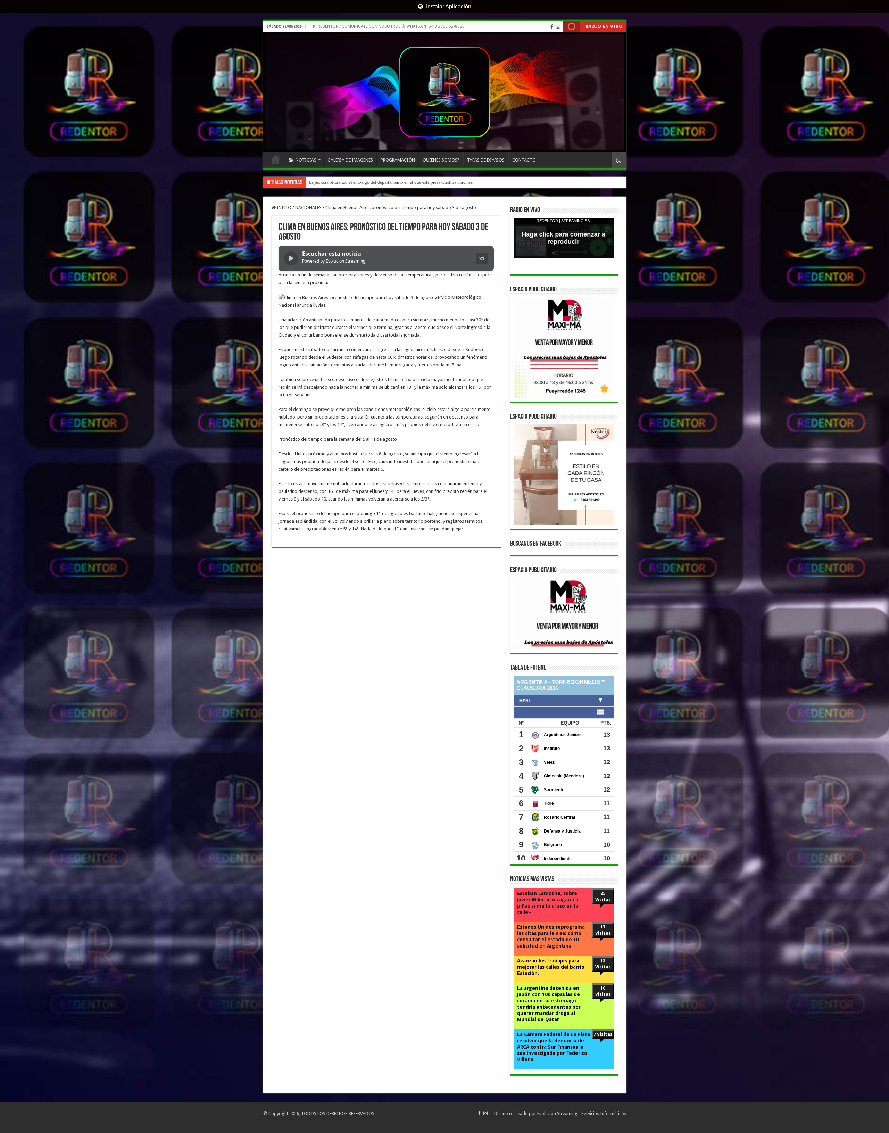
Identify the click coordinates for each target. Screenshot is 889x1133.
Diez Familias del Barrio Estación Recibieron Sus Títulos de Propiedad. (375, 182)
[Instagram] (558, 27)
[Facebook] (552, 27)
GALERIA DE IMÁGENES (350, 160)
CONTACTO (524, 160)
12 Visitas (603, 963)
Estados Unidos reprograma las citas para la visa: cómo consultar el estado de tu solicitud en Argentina (551, 936)
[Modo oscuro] (619, 160)
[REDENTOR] (444, 92)
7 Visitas (603, 1034)
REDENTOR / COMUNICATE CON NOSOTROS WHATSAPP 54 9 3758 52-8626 (391, 26)
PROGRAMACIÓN (398, 160)
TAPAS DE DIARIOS (486, 160)
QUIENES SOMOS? (441, 160)
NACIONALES (308, 207)
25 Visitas (603, 896)
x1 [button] (482, 258)
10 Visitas (603, 991)
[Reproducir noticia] (291, 258)
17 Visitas (603, 930)
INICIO (276, 159)
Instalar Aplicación (448, 6)
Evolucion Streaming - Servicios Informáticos (581, 1113)
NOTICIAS (306, 160)
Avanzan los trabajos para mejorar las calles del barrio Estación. (550, 967)
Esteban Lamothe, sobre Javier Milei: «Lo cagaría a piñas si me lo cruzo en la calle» (547, 903)
